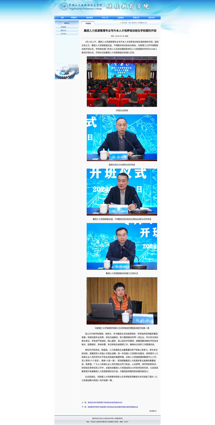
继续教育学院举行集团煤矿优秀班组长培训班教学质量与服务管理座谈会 (113, 407)
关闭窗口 (153, 411)
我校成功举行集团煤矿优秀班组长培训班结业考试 (105, 402)
